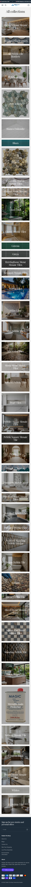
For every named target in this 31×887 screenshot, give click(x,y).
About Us (4, 839)
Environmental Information (5, 853)
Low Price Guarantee (7, 850)
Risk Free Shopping (7, 847)
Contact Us (4, 844)
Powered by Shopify (18, 882)
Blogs (3, 841)
